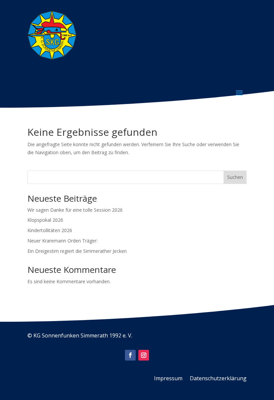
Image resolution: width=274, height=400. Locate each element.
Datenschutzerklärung (218, 379)
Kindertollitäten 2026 (49, 230)
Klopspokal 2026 (45, 220)
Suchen (235, 177)
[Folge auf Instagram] (143, 355)
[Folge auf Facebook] (130, 355)
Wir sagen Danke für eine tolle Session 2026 (75, 210)
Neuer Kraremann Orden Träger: (62, 240)
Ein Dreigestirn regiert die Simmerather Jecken (77, 251)
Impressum (168, 379)
